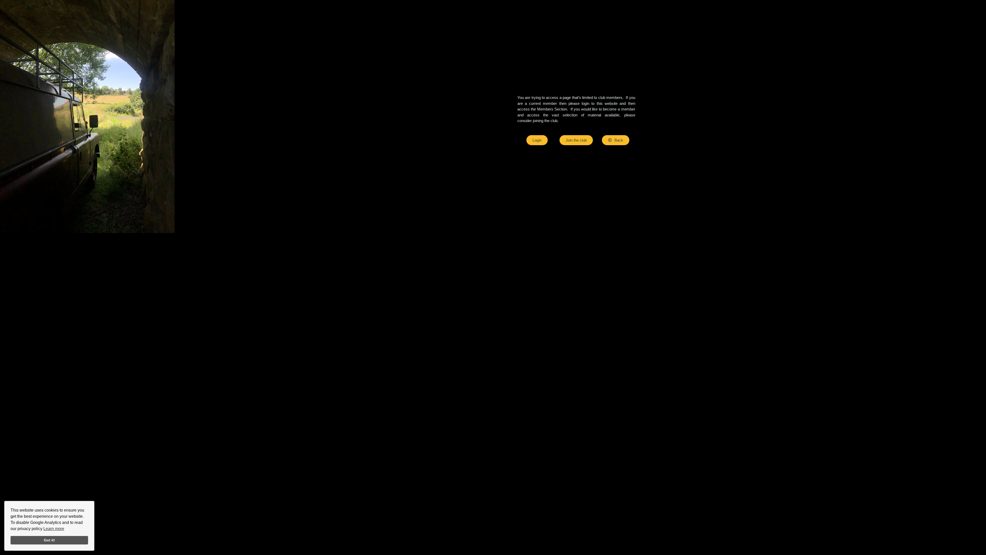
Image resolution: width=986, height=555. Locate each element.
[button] (615, 140)
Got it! (49, 540)
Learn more (53, 528)
